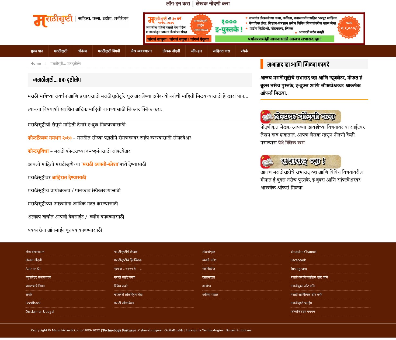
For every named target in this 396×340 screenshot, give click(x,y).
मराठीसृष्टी (60, 51)
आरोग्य (206, 286)
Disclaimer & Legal (40, 312)
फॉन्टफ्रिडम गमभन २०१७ (50, 138)
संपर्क (244, 51)
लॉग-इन (196, 51)
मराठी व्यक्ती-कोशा (100, 164)
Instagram (299, 269)
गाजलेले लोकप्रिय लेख (128, 295)
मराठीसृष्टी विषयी (109, 51)
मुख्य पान (37, 51)
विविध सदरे (121, 286)
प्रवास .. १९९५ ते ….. (127, 269)
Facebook (298, 260)
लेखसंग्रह (208, 252)
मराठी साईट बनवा (124, 277)
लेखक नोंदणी (171, 51)
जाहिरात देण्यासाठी (69, 177)
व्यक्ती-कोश (209, 260)
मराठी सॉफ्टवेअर (124, 303)
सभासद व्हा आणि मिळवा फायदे (298, 65)
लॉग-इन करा (178, 3)
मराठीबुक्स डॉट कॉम (303, 286)
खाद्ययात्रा (208, 277)
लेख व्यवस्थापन (141, 51)
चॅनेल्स (82, 51)
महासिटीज (208, 269)
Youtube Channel (304, 252)
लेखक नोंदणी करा (213, 3)
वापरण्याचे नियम (35, 286)
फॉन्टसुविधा (39, 151)
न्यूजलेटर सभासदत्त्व (38, 277)
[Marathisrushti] (80, 20)
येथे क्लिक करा (291, 143)
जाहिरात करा (221, 51)
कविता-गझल (210, 295)
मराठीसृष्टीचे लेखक (126, 252)
